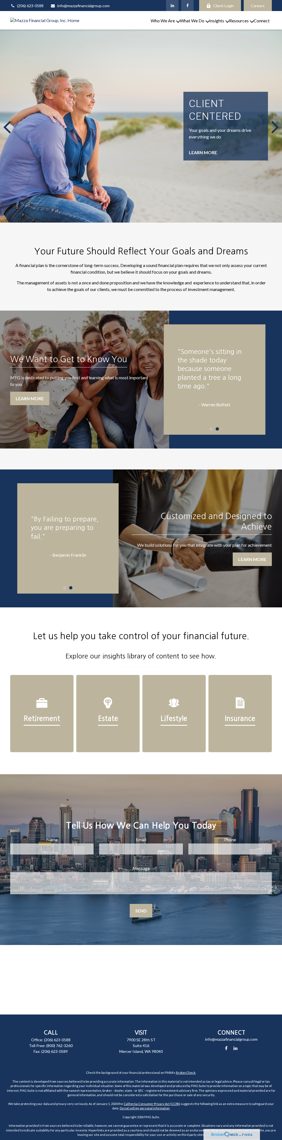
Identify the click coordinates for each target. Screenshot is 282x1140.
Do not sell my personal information (145, 1108)
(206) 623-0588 (30, 5)
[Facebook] (187, 5)
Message (141, 868)
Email (141, 839)
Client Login (223, 5)
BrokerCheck (186, 1072)
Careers (258, 5)
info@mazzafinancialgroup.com (83, 5)
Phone (230, 839)
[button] (162, 20)
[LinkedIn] (172, 5)
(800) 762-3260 (59, 1045)
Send (141, 910)
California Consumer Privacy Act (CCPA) (152, 1104)
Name (52, 839)
